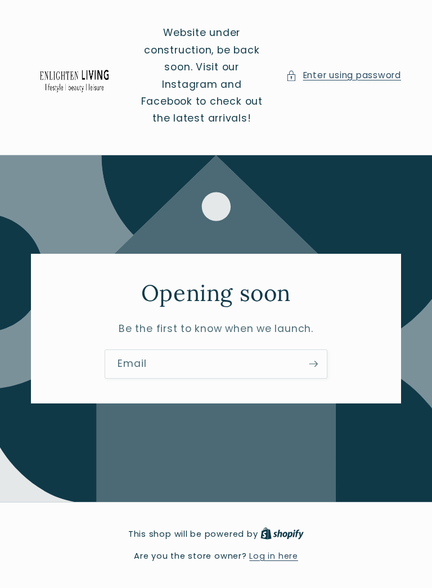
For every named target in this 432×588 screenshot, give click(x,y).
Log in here (273, 556)
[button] (343, 75)
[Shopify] (282, 534)
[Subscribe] (313, 364)
